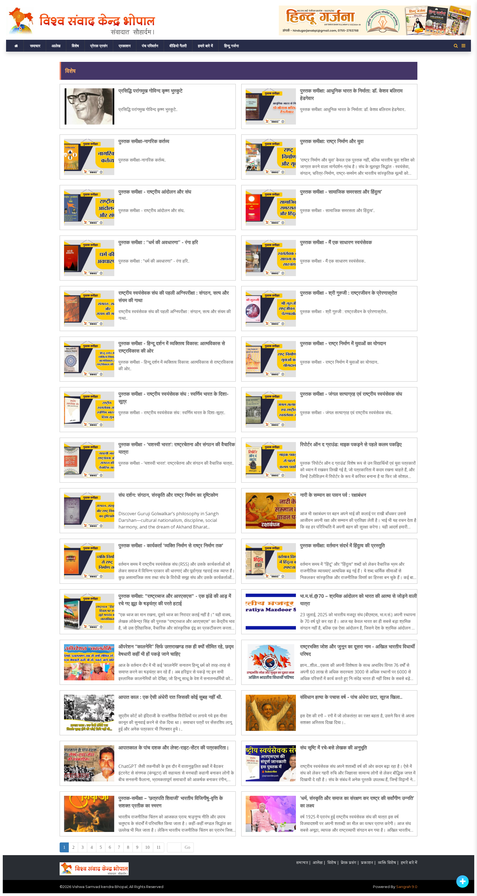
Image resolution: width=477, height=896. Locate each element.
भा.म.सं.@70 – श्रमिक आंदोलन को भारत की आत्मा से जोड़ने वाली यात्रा (358, 600)
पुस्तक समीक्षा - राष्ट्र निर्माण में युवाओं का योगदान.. (339, 362)
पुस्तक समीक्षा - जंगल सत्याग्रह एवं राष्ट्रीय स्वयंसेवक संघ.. (346, 412)
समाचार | (303, 863)
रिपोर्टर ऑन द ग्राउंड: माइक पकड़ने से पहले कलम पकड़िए (351, 444)
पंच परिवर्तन (150, 45)
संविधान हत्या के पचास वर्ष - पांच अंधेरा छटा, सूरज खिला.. (351, 697)
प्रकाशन (125, 45)
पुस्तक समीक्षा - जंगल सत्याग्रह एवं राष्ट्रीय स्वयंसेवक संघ (351, 393)
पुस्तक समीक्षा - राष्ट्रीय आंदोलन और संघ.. (151, 210)
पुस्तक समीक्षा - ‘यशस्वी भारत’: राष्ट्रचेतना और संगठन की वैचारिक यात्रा (176, 448)
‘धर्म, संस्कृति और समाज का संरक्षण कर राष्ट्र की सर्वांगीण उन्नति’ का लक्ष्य (357, 802)
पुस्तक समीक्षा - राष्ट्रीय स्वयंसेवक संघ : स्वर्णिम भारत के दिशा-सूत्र (173, 397)
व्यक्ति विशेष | (388, 863)
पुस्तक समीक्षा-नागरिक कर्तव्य (143, 141)
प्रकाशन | (368, 863)
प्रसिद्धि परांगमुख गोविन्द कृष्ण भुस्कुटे (150, 90)
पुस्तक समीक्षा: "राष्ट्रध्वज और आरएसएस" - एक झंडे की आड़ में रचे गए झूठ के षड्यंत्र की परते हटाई (174, 600)
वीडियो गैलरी (178, 45)
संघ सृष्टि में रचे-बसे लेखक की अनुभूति (333, 747)
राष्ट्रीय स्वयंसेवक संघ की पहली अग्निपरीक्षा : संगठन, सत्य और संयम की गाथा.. (174, 314)
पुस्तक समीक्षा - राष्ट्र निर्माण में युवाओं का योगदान (343, 343)
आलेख (56, 45)
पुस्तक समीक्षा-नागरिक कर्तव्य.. (142, 160)
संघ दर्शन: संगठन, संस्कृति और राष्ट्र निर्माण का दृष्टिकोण (168, 494)
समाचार (35, 45)
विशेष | (332, 863)
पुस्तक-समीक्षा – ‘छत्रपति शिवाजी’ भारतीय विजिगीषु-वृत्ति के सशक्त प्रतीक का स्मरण (170, 802)
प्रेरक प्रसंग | (350, 863)
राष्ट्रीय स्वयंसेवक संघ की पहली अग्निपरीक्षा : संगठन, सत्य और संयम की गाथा (173, 296)
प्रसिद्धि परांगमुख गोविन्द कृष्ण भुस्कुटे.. (147, 109)
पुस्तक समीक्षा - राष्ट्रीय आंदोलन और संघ (154, 191)
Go (187, 847)
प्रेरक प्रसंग (98, 45)
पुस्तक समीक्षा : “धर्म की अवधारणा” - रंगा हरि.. (153, 261)
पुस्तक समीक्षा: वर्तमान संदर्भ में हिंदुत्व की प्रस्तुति (342, 545)
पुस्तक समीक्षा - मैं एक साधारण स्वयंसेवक (336, 242)
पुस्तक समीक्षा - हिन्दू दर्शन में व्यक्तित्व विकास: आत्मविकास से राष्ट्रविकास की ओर (171, 347)
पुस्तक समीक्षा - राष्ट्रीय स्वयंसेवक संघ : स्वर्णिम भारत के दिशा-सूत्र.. (171, 412)
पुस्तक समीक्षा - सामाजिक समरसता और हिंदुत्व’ (341, 191)
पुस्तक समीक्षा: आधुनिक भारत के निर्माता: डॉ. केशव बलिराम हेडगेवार (351, 94)
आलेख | (319, 863)
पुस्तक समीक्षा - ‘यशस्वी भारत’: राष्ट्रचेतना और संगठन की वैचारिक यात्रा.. (176, 463)
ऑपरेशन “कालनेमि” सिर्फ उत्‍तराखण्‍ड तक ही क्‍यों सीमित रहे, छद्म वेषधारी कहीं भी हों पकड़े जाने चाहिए (176, 650)
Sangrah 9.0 (406, 886)
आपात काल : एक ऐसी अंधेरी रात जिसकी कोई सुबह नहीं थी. (170, 697)
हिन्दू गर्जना (231, 45)
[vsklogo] (94, 867)
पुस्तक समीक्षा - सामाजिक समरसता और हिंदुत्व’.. (337, 210)
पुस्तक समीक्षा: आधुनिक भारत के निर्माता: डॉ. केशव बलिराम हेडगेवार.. (353, 109)
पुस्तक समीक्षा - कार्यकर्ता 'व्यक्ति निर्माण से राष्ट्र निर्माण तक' (170, 545)
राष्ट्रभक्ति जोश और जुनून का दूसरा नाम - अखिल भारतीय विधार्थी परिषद (357, 650)
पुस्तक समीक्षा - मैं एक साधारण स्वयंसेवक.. (333, 261)
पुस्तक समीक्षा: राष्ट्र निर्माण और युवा (332, 141)
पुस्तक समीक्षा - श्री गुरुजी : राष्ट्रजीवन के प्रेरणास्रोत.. (344, 311)
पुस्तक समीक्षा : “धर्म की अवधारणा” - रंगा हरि (158, 242)
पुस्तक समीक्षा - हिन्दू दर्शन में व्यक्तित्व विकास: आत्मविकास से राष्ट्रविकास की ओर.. (175, 365)
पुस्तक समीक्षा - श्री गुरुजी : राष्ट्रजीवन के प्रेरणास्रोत (348, 292)
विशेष (75, 45)
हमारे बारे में (205, 45)
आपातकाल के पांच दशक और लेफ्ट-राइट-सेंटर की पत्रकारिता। (173, 747)
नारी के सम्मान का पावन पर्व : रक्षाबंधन (333, 494)
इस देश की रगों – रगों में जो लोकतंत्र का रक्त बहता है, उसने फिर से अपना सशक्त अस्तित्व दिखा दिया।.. (357, 719)
